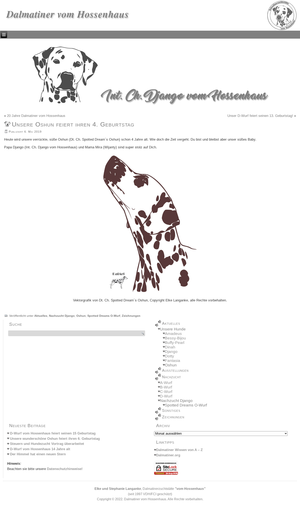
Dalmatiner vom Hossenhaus (68, 14)
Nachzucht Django (62, 315)
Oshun (81, 315)
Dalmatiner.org (168, 455)
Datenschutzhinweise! (65, 469)
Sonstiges (171, 410)
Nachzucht (171, 377)
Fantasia (172, 360)
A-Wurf (166, 383)
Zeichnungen (131, 315)
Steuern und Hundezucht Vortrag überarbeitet (47, 444)
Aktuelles (40, 315)
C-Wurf (166, 391)
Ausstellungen (175, 370)
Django (171, 351)
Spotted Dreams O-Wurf (103, 315)
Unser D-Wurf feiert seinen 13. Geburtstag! (260, 116)
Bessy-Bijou (175, 338)
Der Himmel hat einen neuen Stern (38, 454)
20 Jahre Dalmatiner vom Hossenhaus (36, 116)
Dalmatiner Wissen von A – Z (179, 450)
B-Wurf (166, 387)
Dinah (170, 347)
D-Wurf (166, 396)
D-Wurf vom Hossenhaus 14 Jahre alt (40, 449)
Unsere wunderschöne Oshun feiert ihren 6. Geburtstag (55, 439)
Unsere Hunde (173, 329)
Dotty (169, 356)
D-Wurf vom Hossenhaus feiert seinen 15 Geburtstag (53, 433)
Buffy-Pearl (174, 342)
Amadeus (173, 333)
